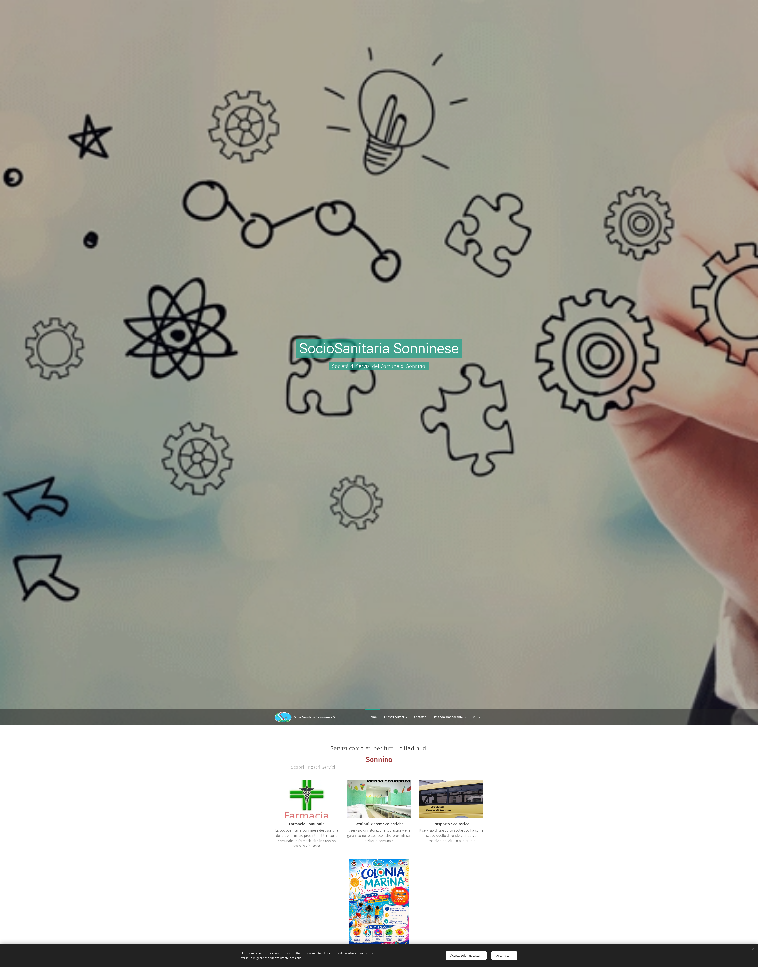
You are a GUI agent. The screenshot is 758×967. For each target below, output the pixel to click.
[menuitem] (372, 717)
